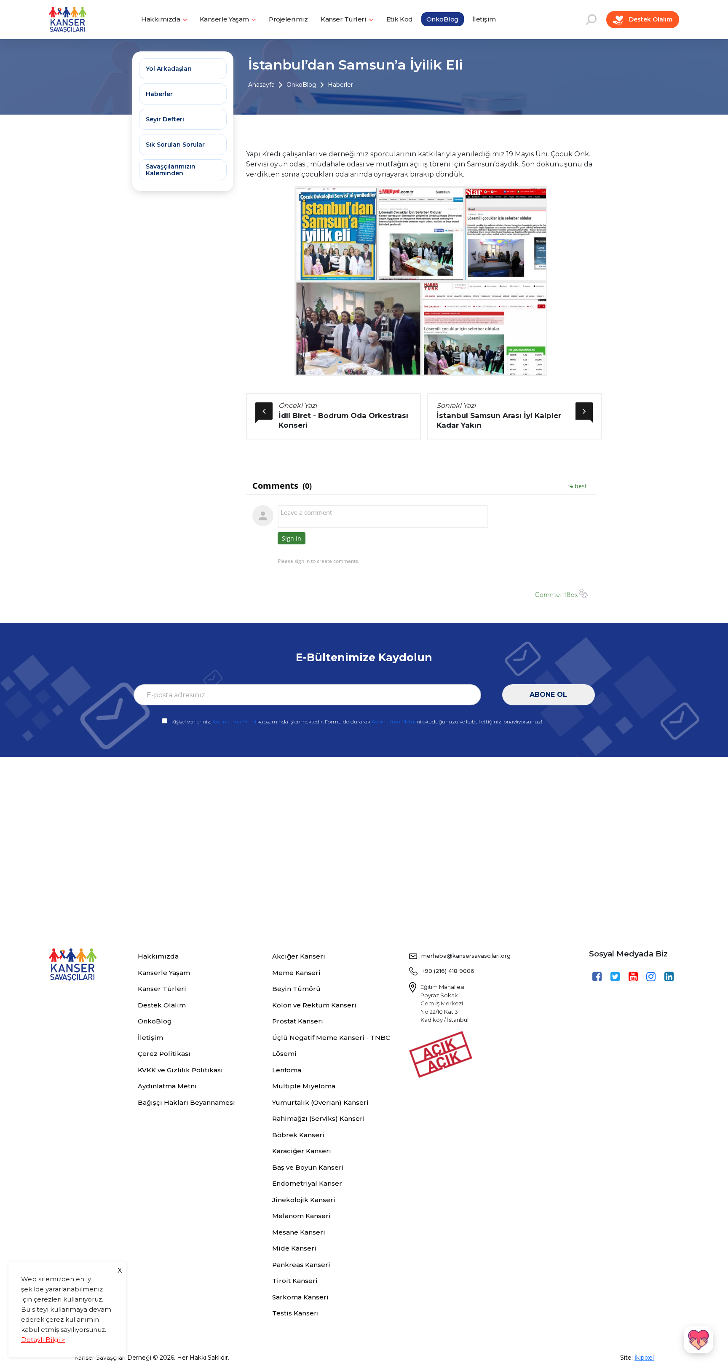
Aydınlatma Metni (234, 721)
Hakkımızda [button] (161, 19)
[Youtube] (634, 977)
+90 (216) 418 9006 (448, 970)
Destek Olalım (649, 19)
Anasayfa (261, 84)
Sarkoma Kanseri (300, 1297)
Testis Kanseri (295, 1313)
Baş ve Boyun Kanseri (308, 1167)
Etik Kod (399, 19)
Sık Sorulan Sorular (175, 144)
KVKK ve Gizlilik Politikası (180, 1070)
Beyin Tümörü (296, 989)
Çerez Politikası (164, 1054)
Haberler (340, 84)
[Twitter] (616, 977)
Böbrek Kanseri (298, 1135)
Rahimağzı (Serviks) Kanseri (318, 1118)
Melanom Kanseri (301, 1216)
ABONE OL (548, 695)
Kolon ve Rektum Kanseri (314, 1005)
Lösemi (284, 1054)
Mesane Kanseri (298, 1232)
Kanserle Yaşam (164, 973)
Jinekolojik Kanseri (303, 1200)
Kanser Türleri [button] (344, 19)
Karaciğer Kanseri (301, 1151)
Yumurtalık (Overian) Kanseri (320, 1102)
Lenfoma (286, 1070)
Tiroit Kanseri (295, 1281)
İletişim (484, 19)
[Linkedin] (670, 977)
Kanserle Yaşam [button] (225, 19)
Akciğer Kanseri (298, 956)
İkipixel (644, 1357)
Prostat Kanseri (297, 1021)
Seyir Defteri (165, 119)
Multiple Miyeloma (303, 1086)
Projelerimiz (288, 19)
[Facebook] (598, 977)
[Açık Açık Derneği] (442, 1053)
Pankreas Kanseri (301, 1265)
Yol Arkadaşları (169, 68)
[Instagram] (652, 977)
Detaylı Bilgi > (43, 1340)
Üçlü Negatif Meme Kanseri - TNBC (331, 1038)
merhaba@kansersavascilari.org (466, 955)
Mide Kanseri (294, 1248)
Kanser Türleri (162, 989)
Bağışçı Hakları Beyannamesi (186, 1102)
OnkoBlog (442, 19)
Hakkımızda (158, 956)
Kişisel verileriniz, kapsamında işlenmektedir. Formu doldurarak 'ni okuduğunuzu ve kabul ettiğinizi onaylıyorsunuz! (356, 721)
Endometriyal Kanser (307, 1183)
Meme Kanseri (296, 973)
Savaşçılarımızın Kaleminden (170, 170)
